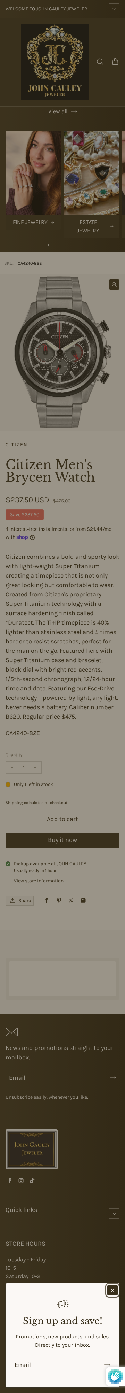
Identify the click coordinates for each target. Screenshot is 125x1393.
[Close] (112, 1290)
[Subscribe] (107, 1364)
